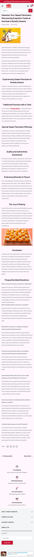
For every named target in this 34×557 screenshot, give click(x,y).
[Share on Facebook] (8, 446)
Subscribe (7, 543)
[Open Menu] (2, 6)
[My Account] (28, 6)
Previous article (7, 456)
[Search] (30, 10)
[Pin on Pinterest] (11, 446)
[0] (31, 6)
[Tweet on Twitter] (14, 446)
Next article (27, 456)
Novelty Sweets (15, 108)
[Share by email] (17, 446)
